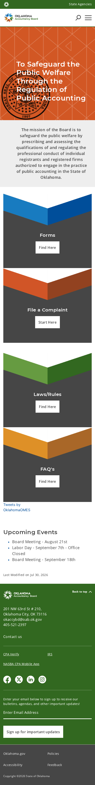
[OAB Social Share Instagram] (42, 679)
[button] (47, 247)
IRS (50, 654)
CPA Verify (11, 654)
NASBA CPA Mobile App (21, 664)
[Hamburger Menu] (88, 17)
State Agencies (80, 4)
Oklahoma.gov (14, 753)
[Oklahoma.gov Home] (6, 4)
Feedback (55, 765)
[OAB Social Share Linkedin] (30, 679)
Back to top (79, 591)
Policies (53, 753)
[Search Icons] (78, 17)
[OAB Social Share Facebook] (7, 679)
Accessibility (12, 765)
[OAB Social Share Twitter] (19, 679)
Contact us (12, 636)
